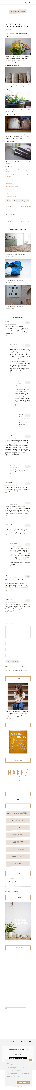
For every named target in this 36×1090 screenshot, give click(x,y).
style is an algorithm (11, 180)
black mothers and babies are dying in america (16, 170)
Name (7, 641)
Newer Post (10, 221)
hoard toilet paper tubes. (12, 885)
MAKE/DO (22, 1067)
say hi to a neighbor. (11, 891)
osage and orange (10, 193)
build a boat (9, 183)
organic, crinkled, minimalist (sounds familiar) (16, 175)
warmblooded (9, 190)
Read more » (9, 718)
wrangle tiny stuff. (11, 882)
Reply (28, 322)
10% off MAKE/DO (24, 1082)
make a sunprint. (10, 879)
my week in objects (21, 201)
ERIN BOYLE (9, 214)
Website (7, 653)
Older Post (25, 221)
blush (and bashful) (11, 186)
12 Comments (8, 206)
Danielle (8, 502)
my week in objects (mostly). (15, 280)
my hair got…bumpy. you (12, 196)
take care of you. (10, 888)
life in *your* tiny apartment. (16, 254)
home (8, 201)
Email (7, 647)
